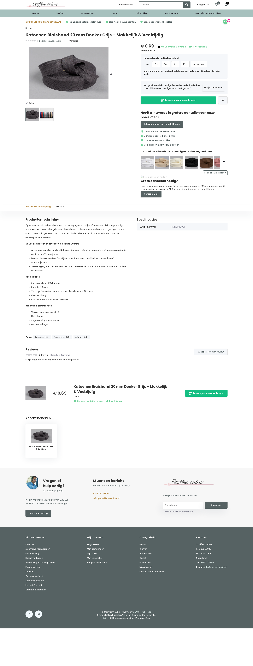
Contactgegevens (34, 580)
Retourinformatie (34, 585)
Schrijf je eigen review (212, 351)
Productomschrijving (38, 206)
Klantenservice (125, 4)
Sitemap (29, 571)
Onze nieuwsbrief (34, 576)
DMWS (136, 611)
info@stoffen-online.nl (106, 498)
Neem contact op (38, 513)
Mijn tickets (93, 553)
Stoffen (60, 13)
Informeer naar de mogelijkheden (162, 124)
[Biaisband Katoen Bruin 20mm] (206, 162)
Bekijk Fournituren (213, 87)
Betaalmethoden (34, 558)
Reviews (60, 206)
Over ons (30, 544)
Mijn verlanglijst (94, 558)
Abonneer (216, 505)
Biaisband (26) (42, 337)
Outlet (115, 13)
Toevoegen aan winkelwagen (180, 100)
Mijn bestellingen (95, 548)
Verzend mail (151, 193)
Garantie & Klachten (35, 589)
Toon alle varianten (214, 172)
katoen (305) (81, 337)
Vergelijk (73, 40)
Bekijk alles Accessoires (51, 40)
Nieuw (35, 13)
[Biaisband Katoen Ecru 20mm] (176, 162)
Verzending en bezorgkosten (40, 562)
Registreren (93, 544)
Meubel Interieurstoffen (208, 13)
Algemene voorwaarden (37, 548)
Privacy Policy (32, 553)
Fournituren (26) (62, 337)
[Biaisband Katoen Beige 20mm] (162, 162)
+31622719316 (101, 493)
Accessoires (87, 13)
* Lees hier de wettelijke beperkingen (178, 511)
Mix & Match (171, 13)
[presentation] (26, 74)
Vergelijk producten (97, 562)
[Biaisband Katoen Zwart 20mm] (191, 162)
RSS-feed (146, 611)
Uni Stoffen (142, 13)
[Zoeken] (186, 4)
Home (28, 28)
